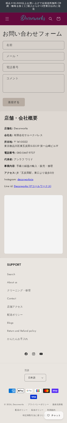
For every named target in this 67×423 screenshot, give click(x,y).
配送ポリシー (15, 314)
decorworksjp (25, 179)
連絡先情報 (57, 404)
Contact (11, 298)
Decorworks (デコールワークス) (32, 186)
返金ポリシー (37, 410)
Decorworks (18, 404)
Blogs (10, 323)
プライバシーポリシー (38, 404)
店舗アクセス (15, 306)
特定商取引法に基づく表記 (35, 415)
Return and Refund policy (21, 331)
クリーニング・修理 (19, 290)
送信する (13, 102)
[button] (7, 19)
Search (11, 274)
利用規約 (51, 410)
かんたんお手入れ (17, 339)
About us (12, 282)
